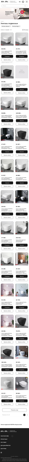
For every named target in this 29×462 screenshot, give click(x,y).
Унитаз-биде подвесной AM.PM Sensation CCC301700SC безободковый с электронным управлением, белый (21, 241)
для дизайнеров (5, 445)
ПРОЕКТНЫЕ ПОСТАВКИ (4, 441)
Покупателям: (5, 436)
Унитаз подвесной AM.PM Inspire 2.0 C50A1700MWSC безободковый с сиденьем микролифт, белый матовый (21, 116)
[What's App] (23, 2)
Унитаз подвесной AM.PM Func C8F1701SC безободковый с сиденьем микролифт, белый (21, 178)
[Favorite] (12, 34)
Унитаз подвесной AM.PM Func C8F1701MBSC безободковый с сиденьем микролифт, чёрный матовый (7, 85)
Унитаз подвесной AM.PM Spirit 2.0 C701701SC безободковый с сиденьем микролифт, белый (21, 209)
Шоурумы (3, 448)
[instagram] (1, 452)
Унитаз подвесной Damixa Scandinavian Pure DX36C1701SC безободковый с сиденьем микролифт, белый (21, 303)
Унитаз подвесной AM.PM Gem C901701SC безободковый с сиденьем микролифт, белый (6, 272)
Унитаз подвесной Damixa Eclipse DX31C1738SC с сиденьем (21, 85)
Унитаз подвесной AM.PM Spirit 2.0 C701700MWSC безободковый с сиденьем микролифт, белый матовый (7, 116)
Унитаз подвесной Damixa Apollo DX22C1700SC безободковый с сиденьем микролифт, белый (21, 272)
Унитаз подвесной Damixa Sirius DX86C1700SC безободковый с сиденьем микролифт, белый (21, 396)
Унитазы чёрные (6, 26)
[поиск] (25, 6)
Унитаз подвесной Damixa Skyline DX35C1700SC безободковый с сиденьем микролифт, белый (21, 365)
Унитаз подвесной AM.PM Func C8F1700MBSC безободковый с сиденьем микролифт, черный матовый (22, 147)
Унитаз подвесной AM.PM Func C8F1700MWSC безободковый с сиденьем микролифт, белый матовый (7, 178)
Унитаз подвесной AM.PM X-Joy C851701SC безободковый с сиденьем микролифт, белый (7, 209)
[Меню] (27, 2)
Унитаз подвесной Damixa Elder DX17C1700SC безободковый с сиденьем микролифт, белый (6, 147)
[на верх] (26, 431)
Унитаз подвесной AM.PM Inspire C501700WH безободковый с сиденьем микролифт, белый (6, 52)
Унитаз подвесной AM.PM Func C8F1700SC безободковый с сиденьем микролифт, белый (6, 241)
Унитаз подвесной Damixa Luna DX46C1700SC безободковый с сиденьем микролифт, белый (6, 334)
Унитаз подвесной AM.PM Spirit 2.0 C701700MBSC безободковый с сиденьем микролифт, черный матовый (22, 334)
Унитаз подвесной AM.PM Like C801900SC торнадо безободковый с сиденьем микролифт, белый (21, 52)
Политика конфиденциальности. (6, 457)
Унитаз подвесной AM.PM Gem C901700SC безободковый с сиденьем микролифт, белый (6, 396)
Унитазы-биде (16, 26)
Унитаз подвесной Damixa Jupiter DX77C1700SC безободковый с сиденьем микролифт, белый (6, 303)
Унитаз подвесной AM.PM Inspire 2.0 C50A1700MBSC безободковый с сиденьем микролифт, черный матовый (7, 365)
